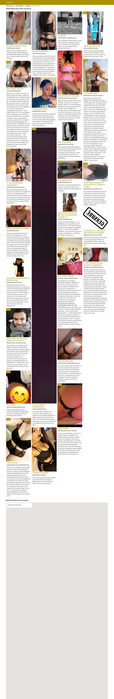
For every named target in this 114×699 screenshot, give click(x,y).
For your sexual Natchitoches (38, 406)
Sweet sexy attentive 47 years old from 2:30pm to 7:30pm (94, 185)
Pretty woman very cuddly (18, 228)
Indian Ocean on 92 (92, 46)
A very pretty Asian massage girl (15, 184)
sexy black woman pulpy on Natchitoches (18, 279)
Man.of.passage (64, 142)
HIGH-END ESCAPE (66, 276)
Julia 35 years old (65, 361)
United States (19, 6)
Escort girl (11, 405)
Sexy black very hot (15, 89)
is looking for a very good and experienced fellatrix (94, 232)
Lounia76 (62, 36)
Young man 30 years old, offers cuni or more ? (17, 339)
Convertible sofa (65, 180)
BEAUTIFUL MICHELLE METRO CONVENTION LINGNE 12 (67, 215)
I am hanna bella (90, 93)
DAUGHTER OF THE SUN (68, 96)
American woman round (16, 46)
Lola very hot (12, 463)
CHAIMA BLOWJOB (40, 473)
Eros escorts (10, 6)
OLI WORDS (9, 2)
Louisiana (28, 6)
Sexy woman (63, 428)
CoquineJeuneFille (39, 109)
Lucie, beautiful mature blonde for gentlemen (93, 264)
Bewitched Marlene (40, 51)
